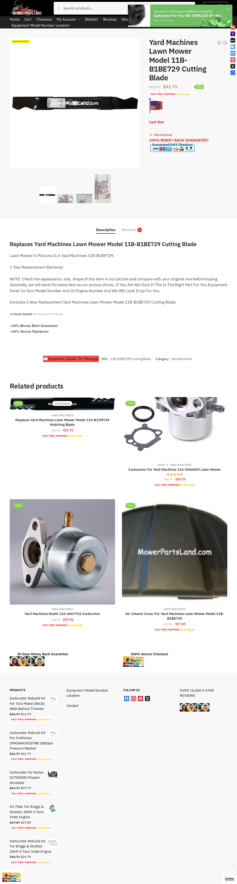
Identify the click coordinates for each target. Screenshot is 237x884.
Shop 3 (163, 465)
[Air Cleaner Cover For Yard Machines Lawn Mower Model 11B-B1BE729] (174, 552)
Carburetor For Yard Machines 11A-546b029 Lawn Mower (174, 469)
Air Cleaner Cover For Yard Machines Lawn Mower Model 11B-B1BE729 (174, 616)
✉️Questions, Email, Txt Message (71, 358)
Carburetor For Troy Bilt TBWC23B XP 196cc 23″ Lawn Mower (189, 15)
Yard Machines (181, 359)
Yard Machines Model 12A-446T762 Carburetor (62, 613)
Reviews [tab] (129, 229)
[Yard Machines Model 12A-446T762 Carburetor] (62, 552)
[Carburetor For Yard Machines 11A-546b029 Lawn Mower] (174, 428)
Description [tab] (105, 229)
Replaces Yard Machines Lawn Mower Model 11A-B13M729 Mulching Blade (62, 422)
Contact (72, 705)
